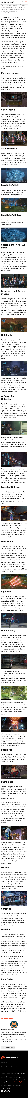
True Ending (18, 1011)
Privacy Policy (4, 1067)
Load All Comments (8, 1047)
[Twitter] (2, 1091)
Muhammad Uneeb (7, 1030)
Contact (16, 1070)
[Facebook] (5, 1091)
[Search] (22, 2)
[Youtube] (8, 1091)
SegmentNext (7, 2)
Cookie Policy (14, 1067)
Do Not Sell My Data (18, 1082)
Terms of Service (7, 1070)
